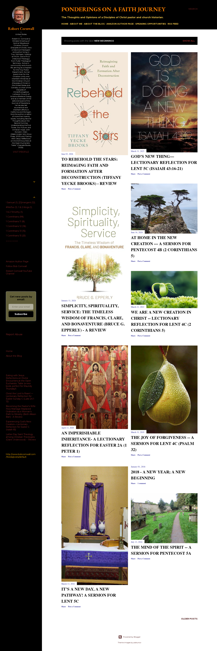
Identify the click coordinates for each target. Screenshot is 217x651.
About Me (76, 23)
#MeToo (11, 207)
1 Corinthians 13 (15, 231)
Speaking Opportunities (150, 23)
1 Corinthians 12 (15, 226)
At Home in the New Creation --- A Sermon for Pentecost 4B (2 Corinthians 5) (164, 246)
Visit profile (21, 152)
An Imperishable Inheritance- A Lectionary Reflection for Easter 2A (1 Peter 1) (94, 442)
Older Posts (189, 618)
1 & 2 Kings (24, 207)
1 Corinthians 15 (15, 235)
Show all (189, 40)
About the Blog (94, 23)
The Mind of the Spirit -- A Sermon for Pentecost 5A (161, 550)
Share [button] (63, 189)
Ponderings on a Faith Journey (113, 9)
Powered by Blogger (132, 637)
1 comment (142, 483)
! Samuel (11, 202)
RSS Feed (173, 23)
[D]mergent (27, 202)
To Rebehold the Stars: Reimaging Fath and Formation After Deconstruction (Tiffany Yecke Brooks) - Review (91, 171)
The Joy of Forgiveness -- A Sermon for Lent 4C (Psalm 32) (162, 443)
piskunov (137, 642)
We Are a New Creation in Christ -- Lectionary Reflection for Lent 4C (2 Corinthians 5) (161, 321)
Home (64, 23)
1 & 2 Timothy (14, 212)
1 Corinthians (14, 216)
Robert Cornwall (21, 28)
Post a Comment (74, 189)
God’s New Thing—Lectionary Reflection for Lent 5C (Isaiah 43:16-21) (164, 162)
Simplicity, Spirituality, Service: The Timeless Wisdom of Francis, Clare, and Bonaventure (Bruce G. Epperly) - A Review (93, 318)
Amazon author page (120, 23)
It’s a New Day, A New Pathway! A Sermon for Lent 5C (88, 595)
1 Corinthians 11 (15, 221)
